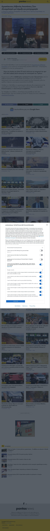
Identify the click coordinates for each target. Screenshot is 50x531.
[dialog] (25, 265)
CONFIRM (15, 301)
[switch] (41, 250)
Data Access (25, 305)
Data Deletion (17, 305)
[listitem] (25, 247)
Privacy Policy (32, 305)
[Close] (47, 225)
